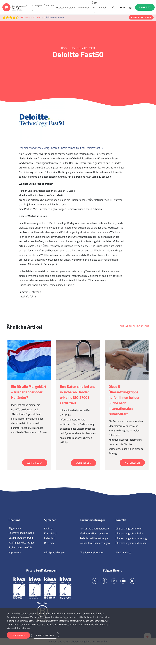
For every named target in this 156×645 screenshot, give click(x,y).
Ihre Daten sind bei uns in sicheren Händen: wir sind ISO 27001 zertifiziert (77, 395)
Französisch (50, 533)
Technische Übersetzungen (94, 538)
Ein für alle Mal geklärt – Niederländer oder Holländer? (28, 392)
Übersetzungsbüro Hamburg (131, 538)
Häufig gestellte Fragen (22, 543)
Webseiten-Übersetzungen (95, 543)
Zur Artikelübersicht (134, 326)
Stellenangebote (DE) (20, 547)
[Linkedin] (114, 581)
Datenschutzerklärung (21, 538)
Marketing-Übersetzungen (94, 533)
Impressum (15, 552)
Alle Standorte (123, 552)
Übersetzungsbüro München (131, 543)
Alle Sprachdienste (54, 552)
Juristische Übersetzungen (94, 529)
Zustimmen (18, 635)
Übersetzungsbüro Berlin (129, 533)
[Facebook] (104, 581)
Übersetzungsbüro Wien (128, 529)
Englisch (48, 529)
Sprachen (49, 5)
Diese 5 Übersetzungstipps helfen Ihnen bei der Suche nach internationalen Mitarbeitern (124, 400)
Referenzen (84, 7)
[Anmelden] (130, 7)
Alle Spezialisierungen (92, 552)
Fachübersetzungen (93, 520)
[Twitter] (94, 581)
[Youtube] (123, 581)
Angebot (145, 7)
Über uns (94, 5)
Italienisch (49, 538)
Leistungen (36, 5)
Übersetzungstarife (65, 7)
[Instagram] (132, 581)
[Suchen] (113, 7)
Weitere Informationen (18, 628)
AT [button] (120, 7)
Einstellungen (45, 635)
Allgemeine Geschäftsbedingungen (21, 530)
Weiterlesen (34, 462)
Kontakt (103, 7)
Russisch (49, 543)
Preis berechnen (141, 17)
